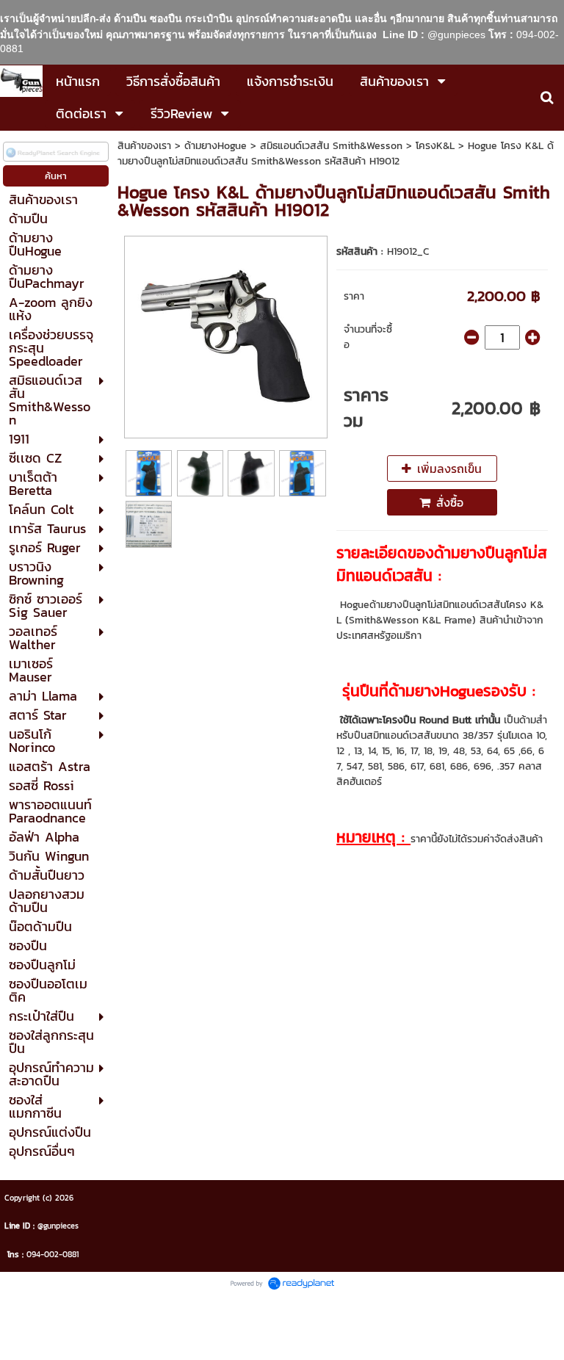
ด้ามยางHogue (215, 145)
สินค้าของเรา (144, 145)
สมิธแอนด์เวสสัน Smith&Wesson (331, 145)
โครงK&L (435, 145)
